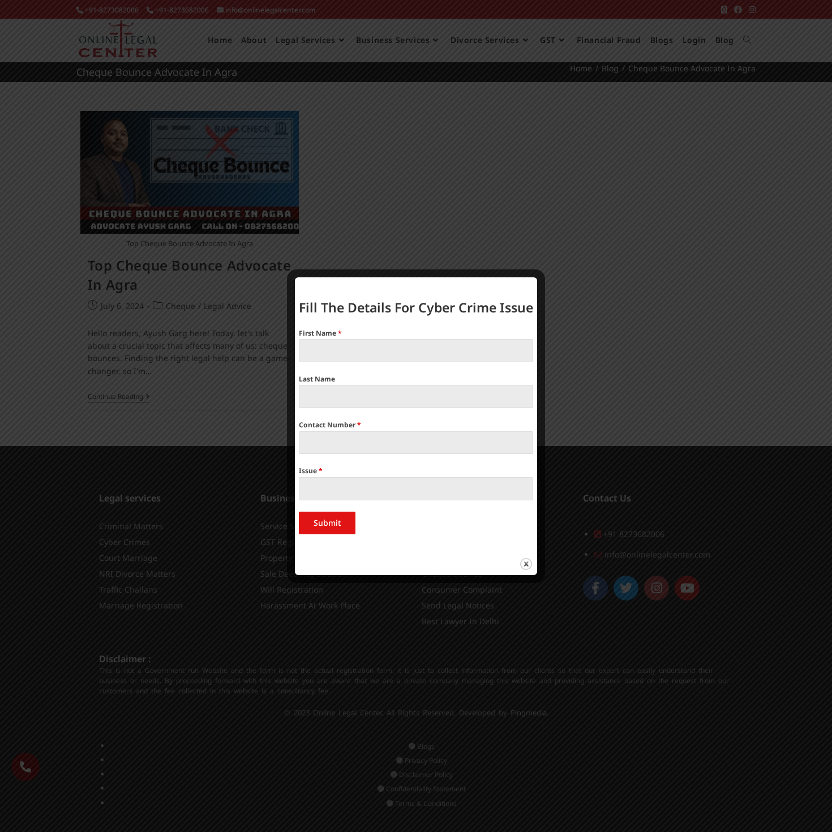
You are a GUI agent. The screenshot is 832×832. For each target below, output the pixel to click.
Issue (311, 470)
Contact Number (330, 425)
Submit (327, 522)
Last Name (317, 379)
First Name (320, 333)
